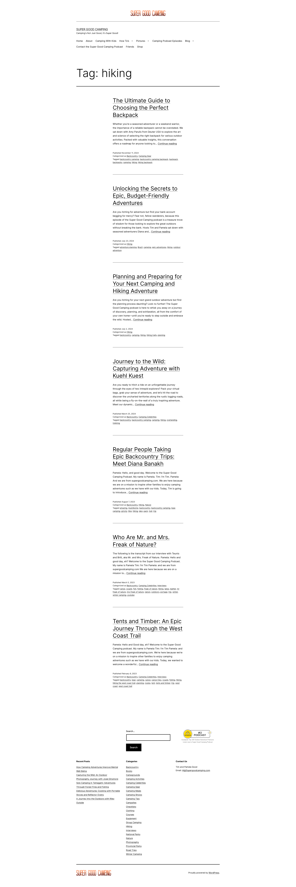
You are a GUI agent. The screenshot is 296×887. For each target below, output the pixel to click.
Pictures (140, 41)
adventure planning (128, 247)
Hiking (129, 244)
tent (153, 683)
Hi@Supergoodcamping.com (196, 770)
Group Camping (133, 822)
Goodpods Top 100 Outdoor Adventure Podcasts (198, 740)
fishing (140, 589)
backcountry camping (129, 159)
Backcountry (132, 156)
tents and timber (163, 683)
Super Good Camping (92, 29)
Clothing (130, 810)
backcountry (125, 335)
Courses (130, 814)
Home (79, 41)
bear (173, 508)
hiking (134, 162)
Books (129, 771)
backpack (173, 159)
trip (154, 511)
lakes (167, 589)
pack (146, 511)
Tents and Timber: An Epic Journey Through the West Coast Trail (147, 628)
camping (127, 162)
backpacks (117, 162)
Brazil (140, 247)
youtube (130, 595)
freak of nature (150, 589)
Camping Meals (133, 791)
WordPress (214, 873)
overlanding (172, 420)
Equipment (131, 818)
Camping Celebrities (147, 417)
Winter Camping (134, 854)
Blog (187, 41)
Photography (132, 842)
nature (147, 592)
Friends (130, 46)
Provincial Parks (134, 846)
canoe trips (156, 680)
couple (129, 589)
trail (150, 511)
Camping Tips (133, 799)
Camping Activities (135, 779)
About (89, 41)
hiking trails (152, 335)
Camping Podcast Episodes (167, 41)
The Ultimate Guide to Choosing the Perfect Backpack (141, 107)
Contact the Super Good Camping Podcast (99, 46)
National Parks (133, 834)
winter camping (119, 595)
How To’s (124, 41)
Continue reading (167, 143)
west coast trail (125, 686)
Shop (140, 46)
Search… (130, 731)
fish (134, 589)
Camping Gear (145, 156)
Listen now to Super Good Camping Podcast (198, 742)
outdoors (155, 592)
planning (161, 335)
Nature (148, 505)
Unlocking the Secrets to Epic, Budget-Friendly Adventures (145, 195)
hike (130, 511)
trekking (116, 423)
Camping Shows (134, 795)
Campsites (131, 802)
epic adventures (159, 247)
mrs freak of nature (135, 592)
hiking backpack (145, 162)
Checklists (131, 806)
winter (175, 592)
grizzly (124, 511)
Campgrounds (133, 775)
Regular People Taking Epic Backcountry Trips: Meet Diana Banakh (143, 456)
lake (141, 511)
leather (173, 589)
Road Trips (131, 850)
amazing (123, 508)
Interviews (161, 585)
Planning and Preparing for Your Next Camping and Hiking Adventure (147, 283)
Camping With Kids (106, 41)
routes (147, 683)
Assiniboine (133, 508)
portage (163, 592)
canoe (122, 589)
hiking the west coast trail (124, 683)
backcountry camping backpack (154, 159)
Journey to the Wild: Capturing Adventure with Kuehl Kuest (146, 368)
